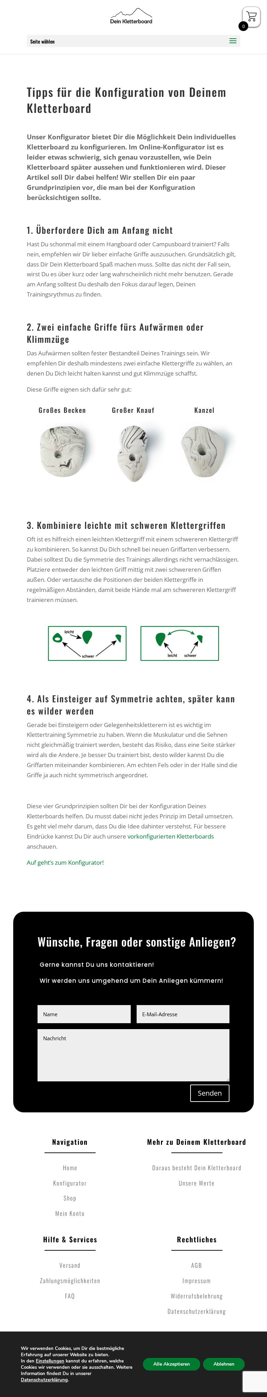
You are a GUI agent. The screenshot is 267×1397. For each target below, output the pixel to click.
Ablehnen (223, 1364)
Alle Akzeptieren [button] (171, 1364)
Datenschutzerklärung (44, 1380)
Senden (210, 1093)
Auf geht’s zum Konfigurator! (65, 862)
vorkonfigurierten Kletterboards (171, 836)
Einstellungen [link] (50, 1361)
